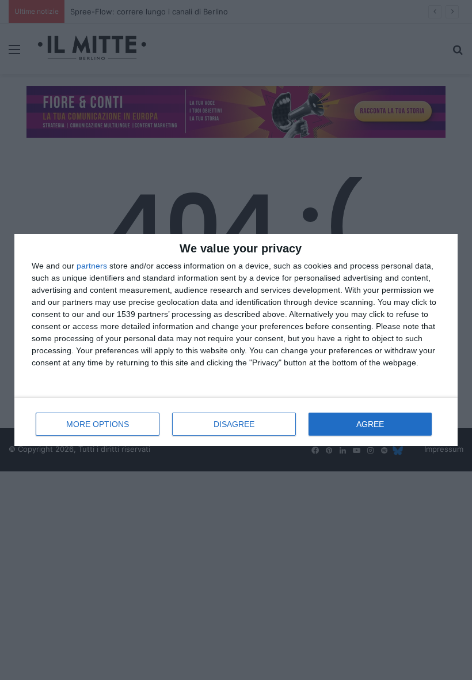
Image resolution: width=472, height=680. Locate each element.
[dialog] (236, 340)
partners (92, 266)
